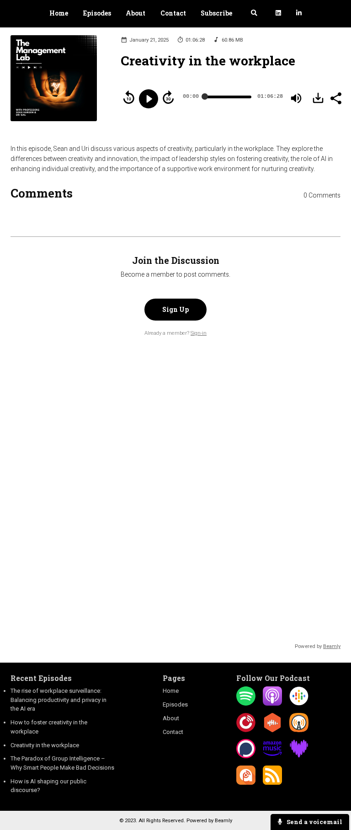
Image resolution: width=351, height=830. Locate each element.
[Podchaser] (245, 756)
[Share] (335, 97)
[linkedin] (278, 14)
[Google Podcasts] (298, 703)
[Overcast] (298, 730)
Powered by (317, 646)
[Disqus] (175, 481)
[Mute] (296, 98)
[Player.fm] (245, 730)
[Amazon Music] (272, 756)
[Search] (254, 14)
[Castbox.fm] (272, 730)
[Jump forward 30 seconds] (168, 97)
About (135, 13)
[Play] (148, 98)
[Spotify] (245, 703)
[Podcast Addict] (245, 782)
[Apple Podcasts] (272, 703)
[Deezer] (298, 756)
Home (58, 13)
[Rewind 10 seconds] (129, 97)
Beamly (223, 820)
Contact (173, 13)
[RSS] (272, 782)
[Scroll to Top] (333, 794)
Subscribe (216, 13)
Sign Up (175, 309)
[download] (318, 98)
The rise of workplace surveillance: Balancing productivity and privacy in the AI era (58, 699)
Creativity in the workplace (45, 745)
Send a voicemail (313, 822)
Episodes (97, 13)
